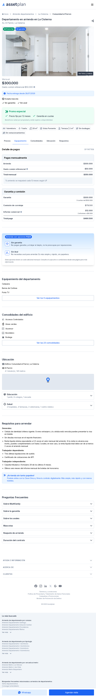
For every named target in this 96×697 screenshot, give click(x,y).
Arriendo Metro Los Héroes (12, 665)
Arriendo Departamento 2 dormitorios (15, 646)
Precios (7, 141)
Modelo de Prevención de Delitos (49, 598)
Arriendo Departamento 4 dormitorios (16, 650)
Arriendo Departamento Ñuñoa (13, 629)
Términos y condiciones (48, 592)
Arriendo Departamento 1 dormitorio (15, 644)
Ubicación (51, 141)
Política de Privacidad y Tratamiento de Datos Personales (49, 594)
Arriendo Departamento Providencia (15, 627)
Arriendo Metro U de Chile (11, 667)
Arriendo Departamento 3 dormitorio (15, 648)
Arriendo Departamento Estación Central (17, 625)
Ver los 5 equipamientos (48, 298)
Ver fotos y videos (85, 73)
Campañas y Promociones (49, 596)
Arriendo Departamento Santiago (14, 623)
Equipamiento (20, 141)
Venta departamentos (10, 684)
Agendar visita (71, 692)
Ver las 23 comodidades (48, 343)
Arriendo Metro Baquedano (12, 669)
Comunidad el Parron (61, 14)
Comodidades (36, 141)
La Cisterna (43, 14)
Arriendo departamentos (23, 14)
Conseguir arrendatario (10, 686)
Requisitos (64, 141)
